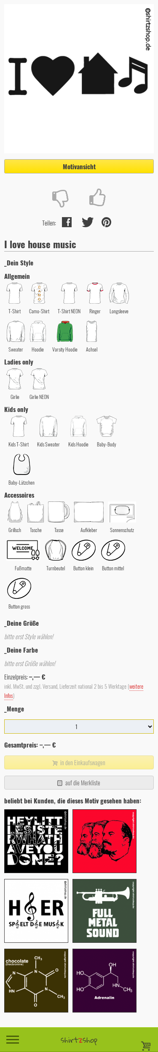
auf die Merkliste (82, 782)
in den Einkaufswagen (82, 762)
